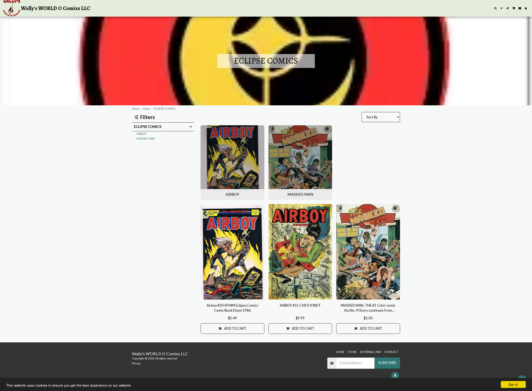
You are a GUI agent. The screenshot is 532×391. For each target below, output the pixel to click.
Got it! (513, 384)
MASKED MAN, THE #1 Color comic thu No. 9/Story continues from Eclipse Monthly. (368, 308)
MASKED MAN (146, 138)
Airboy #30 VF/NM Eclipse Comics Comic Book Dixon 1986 (232, 308)
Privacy (136, 363)
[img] (232, 252)
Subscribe (387, 363)
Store (146, 108)
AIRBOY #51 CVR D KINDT (300, 305)
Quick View (232, 294)
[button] (495, 8)
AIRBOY (142, 133)
